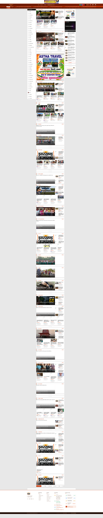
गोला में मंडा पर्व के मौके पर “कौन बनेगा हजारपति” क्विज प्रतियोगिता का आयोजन (38, 6)
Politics (40, 497)
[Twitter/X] (29, 499)
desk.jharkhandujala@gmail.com (60, 509)
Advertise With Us (49, 496)
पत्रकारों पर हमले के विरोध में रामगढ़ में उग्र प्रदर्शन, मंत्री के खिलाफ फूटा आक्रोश (55, 6)
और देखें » (63, 31)
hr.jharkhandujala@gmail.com (59, 507)
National (40, 496)
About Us (48, 494)
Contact (48, 495)
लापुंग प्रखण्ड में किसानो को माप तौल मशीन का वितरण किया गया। (70, 6)
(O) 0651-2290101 (58, 502)
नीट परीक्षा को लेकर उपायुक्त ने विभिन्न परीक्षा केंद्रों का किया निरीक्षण (22, 6)
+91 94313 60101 (58, 501)
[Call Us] (80, 4)
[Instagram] (82, 4)
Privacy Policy (48, 497)
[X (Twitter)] (85, 4)
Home (39, 494)
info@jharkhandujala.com (59, 505)
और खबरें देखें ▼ (70, 62)
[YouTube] (84, 4)
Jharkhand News (41, 495)
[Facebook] (81, 4)
